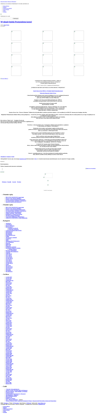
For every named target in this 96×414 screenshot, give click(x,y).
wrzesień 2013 (9, 314)
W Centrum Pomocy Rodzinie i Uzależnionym (16, 200)
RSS (36, 158)
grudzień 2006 (9, 379)
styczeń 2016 (8, 286)
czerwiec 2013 (9, 318)
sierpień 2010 (9, 348)
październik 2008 (9, 363)
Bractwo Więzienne (10, 225)
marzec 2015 (8, 295)
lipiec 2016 (8, 281)
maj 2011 (8, 338)
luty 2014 (8, 309)
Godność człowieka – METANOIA (13, 213)
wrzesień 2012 (9, 325)
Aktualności (3, 156)
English (7, 236)
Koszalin (9, 181)
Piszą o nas (8, 245)
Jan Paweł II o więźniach (11, 237)
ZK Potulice (8, 270)
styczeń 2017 (8, 279)
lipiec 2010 (8, 349)
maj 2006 (8, 381)
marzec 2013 (8, 320)
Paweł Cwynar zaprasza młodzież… (14, 198)
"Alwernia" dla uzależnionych (12, 389)
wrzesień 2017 (9, 277)
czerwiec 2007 (9, 371)
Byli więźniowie (9, 227)
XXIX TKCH (9, 254)
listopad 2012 (9, 323)
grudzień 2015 (9, 287)
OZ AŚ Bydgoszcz (10, 242)
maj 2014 (8, 306)
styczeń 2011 (8, 342)
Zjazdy (12, 156)
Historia (4, 7)
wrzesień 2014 (9, 301)
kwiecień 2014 (9, 307)
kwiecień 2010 (9, 350)
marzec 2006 (8, 382)
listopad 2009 (9, 354)
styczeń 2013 (8, 321)
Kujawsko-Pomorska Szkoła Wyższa (48, 93)
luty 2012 (8, 330)
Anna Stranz (6, 25)
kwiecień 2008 (9, 364)
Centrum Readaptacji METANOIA (14, 230)
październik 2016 (9, 280)
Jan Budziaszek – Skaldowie (12, 395)
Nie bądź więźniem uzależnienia (13, 215)
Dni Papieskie (9, 232)
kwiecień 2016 (9, 282)
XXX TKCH (8, 259)
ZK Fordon (8, 265)
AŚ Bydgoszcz (9, 224)
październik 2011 (9, 334)
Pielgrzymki (8, 244)
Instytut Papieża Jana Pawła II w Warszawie (16, 393)
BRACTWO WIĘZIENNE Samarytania (15, 197)
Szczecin (14, 181)
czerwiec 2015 (9, 293)
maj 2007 (8, 373)
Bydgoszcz (4, 181)
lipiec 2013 (8, 316)
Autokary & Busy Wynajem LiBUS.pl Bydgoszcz (16, 390)
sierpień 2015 (9, 292)
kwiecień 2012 (9, 328)
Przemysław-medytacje (13, 229)
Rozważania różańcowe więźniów (13, 248)
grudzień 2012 (9, 322)
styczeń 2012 (8, 332)
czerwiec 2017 (9, 278)
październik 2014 (9, 300)
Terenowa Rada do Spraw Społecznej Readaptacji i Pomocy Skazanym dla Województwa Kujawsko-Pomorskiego (31, 400)
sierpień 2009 (9, 356)
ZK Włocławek (9, 271)
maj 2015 (8, 294)
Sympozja (8, 156)
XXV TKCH (8, 255)
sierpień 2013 (9, 315)
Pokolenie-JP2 (9, 397)
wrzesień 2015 (9, 291)
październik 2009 (9, 355)
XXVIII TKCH (9, 258)
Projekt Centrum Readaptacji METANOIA (15, 199)
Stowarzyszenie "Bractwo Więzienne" (8, 1)
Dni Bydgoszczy (9, 231)
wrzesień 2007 (9, 370)
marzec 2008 (8, 366)
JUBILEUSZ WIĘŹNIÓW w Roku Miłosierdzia (16, 218)
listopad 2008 (9, 362)
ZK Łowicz (8, 269)
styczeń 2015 (8, 298)
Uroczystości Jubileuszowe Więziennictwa (15, 216)
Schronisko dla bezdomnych (12, 251)
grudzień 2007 (9, 367)
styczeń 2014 (8, 311)
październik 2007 (9, 369)
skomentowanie (22, 158)
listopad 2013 (9, 312)
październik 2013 (9, 313)
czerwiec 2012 (9, 326)
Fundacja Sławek (9, 392)
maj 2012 (8, 327)
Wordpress (6, 403)
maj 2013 (8, 319)
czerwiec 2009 (9, 359)
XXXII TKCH (9, 262)
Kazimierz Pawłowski (13, 228)
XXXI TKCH (9, 261)
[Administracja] (41, 404)
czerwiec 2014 (9, 305)
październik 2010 (9, 346)
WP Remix (28, 403)
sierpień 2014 (9, 302)
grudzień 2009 (9, 353)
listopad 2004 (9, 383)
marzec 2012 (8, 329)
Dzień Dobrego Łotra (10, 235)
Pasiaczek (8, 243)
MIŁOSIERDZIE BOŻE (11, 396)
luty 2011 (8, 341)
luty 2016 (8, 285)
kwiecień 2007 (9, 374)
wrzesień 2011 (9, 335)
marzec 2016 (8, 284)
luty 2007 (8, 376)
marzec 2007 (8, 375)
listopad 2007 (9, 368)
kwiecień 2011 (9, 339)
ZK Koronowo (9, 268)
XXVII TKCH (9, 257)
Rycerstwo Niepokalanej (11, 250)
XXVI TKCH (9, 256)
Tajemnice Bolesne (12, 249)
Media (7, 239)
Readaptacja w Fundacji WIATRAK (14, 214)
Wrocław (19, 181)
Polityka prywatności (7, 8)
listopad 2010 (9, 345)
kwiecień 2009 (9, 360)
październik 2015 (9, 289)
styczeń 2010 (8, 352)
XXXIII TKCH (9, 263)
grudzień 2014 (9, 299)
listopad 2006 (9, 380)
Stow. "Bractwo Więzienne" (12, 399)
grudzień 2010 (9, 343)
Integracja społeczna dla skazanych (13, 202)
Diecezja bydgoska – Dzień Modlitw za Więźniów (16, 391)
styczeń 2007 (8, 377)
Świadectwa (8, 238)
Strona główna (6, 6)
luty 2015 (8, 297)
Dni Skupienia (9, 234)
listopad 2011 (8, 333)
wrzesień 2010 (9, 347)
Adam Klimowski (41, 403)
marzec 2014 (8, 308)
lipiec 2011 (8, 336)
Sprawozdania (6, 9)
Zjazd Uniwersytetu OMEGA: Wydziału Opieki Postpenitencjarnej (48, 90)
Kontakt (4, 11)
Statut (4, 10)
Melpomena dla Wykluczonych (12, 241)
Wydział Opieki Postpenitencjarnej (16, 22)
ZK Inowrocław (9, 266)
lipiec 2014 (8, 304)
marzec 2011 (8, 340)
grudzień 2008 (9, 361)
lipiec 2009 (8, 357)
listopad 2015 (9, 288)
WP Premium (16, 403)
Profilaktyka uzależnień (11, 246)
